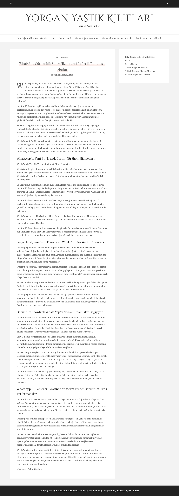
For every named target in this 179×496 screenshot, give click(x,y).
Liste (52, 38)
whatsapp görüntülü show (29, 469)
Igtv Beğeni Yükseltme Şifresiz (32, 38)
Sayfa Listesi (65, 38)
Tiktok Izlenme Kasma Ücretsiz (117, 38)
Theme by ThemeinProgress (93, 490)
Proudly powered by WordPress (123, 490)
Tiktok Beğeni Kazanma (86, 38)
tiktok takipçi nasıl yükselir (149, 38)
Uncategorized (62, 58)
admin (70, 75)
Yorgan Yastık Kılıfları (89, 19)
